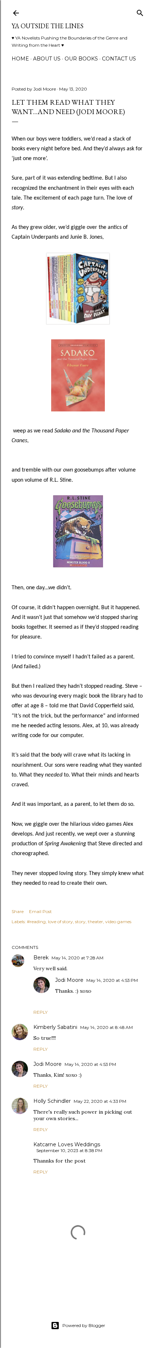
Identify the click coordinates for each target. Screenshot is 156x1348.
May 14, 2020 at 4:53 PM (112, 980)
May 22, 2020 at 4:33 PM (100, 1101)
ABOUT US (47, 58)
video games (118, 921)
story (80, 921)
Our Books (81, 58)
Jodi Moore (69, 980)
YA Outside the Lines (47, 26)
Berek (41, 957)
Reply (40, 1012)
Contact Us (119, 58)
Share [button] (18, 911)
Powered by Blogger (83, 1325)
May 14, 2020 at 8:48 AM (106, 1027)
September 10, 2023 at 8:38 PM (69, 1150)
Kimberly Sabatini (55, 1027)
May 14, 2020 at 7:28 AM (77, 957)
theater (95, 921)
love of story (60, 921)
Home (20, 58)
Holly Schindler (52, 1101)
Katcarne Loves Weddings (66, 1144)
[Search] (140, 11)
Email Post (40, 911)
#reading (36, 921)
